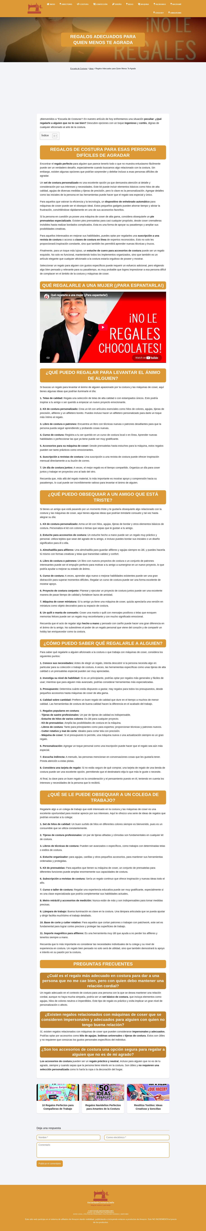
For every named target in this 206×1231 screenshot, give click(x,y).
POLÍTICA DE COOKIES (111, 1214)
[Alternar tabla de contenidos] (53, 135)
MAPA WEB (124, 1214)
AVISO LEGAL (78, 1214)
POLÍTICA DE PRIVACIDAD (93, 1214)
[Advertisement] (103, 91)
